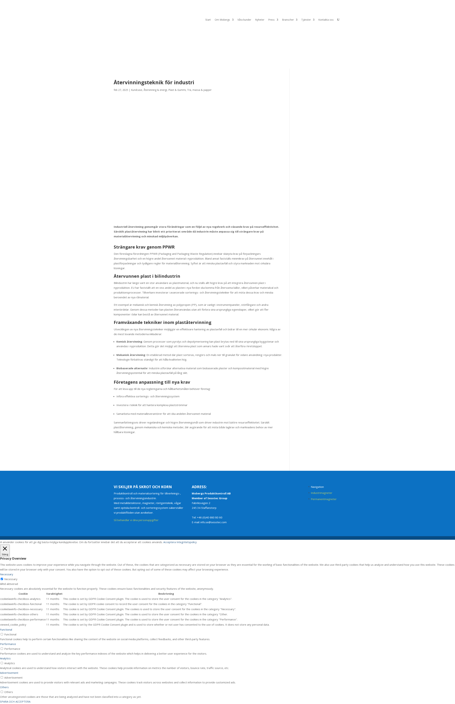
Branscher (288, 19)
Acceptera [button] (169, 542)
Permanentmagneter (324, 499)
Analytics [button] (5, 658)
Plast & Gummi (177, 90)
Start (208, 19)
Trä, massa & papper (199, 90)
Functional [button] (6, 629)
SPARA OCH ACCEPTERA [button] (15, 701)
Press (271, 19)
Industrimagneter (321, 493)
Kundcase (136, 90)
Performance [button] (8, 644)
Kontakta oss (326, 19)
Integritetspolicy (186, 542)
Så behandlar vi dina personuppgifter (136, 520)
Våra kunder (244, 19)
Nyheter (259, 19)
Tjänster (306, 19)
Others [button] (4, 687)
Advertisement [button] (9, 672)
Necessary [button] (6, 574)
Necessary (10, 579)
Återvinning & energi (155, 90)
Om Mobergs (222, 19)
